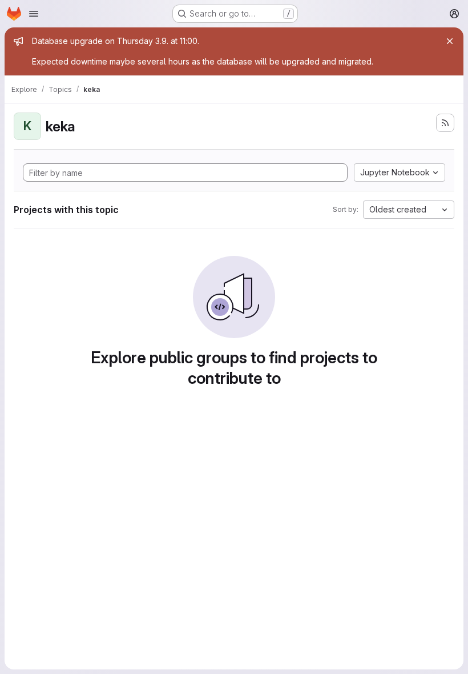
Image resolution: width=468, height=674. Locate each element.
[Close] (450, 41)
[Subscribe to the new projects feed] (445, 123)
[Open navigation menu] (34, 14)
